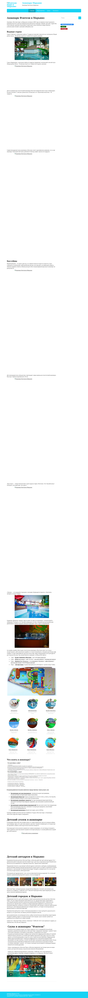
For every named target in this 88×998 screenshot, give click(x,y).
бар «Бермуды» (24, 661)
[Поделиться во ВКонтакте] (11, 986)
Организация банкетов (17, 797)
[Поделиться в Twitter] (22, 986)
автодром (21, 659)
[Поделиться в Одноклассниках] (15, 986)
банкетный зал (30, 662)
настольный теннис (16, 662)
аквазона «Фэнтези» (25, 657)
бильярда (35, 661)
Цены (48, 10)
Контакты (55, 10)
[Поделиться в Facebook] (8, 986)
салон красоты (41, 657)
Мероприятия (40, 10)
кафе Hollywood (49, 661)
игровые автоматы (50, 659)
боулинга (41, 661)
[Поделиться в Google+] (18, 986)
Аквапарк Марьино (32, 3)
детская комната (39, 659)
